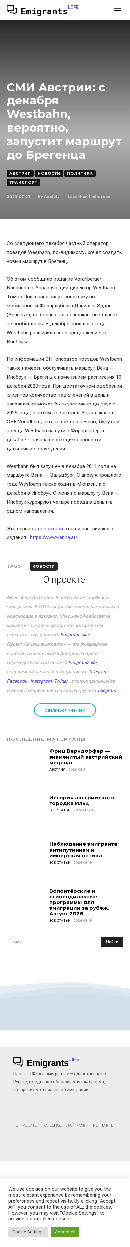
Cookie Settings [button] (28, 1231)
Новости (49, 173)
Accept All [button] (65, 1231)
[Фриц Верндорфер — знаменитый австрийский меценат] (26, 767)
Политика (80, 173)
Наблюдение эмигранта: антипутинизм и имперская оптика (84, 850)
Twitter (61, 681)
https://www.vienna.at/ (53, 537)
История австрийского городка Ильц (82, 800)
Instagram (41, 681)
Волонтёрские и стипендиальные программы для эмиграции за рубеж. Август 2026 (79, 902)
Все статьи (60, 810)
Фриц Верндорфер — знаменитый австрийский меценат (85, 757)
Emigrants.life (74, 634)
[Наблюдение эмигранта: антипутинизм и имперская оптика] (26, 860)
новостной (50, 528)
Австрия (20, 173)
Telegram (97, 671)
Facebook (17, 681)
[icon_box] (26, 1118)
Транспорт (23, 182)
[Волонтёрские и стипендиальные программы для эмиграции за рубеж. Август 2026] (26, 907)
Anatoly (52, 196)
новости (43, 566)
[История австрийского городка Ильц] (26, 814)
